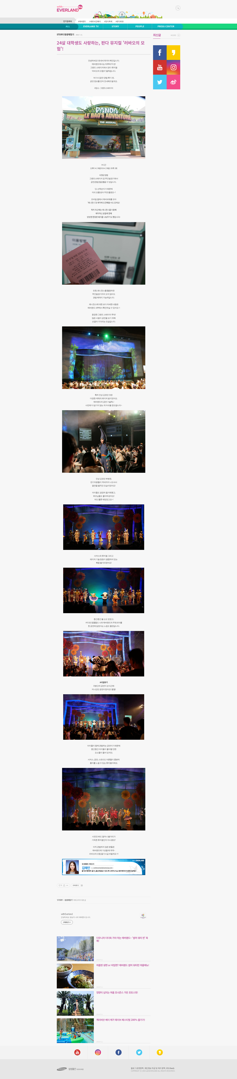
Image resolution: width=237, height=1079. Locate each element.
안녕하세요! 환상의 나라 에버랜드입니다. (76, 917)
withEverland (67, 913)
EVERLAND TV (91, 26)
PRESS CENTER (166, 26)
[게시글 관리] (67, 885)
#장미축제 (108, 21)
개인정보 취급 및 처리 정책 (155, 1068)
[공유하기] (64, 885)
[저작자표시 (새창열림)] (82, 885)
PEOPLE (139, 26)
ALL (68, 26)
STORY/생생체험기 (65, 34)
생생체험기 (68, 900)
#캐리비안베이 (95, 21)
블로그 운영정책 (137, 1068)
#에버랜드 (82, 21)
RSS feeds (170, 1068)
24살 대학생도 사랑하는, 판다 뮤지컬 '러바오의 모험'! (101, 46)
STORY (115, 26)
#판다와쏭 (120, 21)
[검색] (178, 8)
